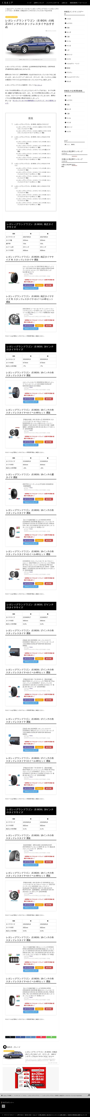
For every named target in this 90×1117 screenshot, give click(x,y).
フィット (68, 144)
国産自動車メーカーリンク (78, 3)
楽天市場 (48, 285)
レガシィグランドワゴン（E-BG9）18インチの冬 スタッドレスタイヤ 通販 (34, 191)
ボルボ (69, 81)
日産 (68, 27)
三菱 (68, 36)
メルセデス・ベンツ (73, 63)
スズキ (69, 59)
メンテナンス (17, 1095)
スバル (69, 41)
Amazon (39, 285)
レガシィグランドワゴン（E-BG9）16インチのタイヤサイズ (32, 138)
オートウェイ (29, 285)
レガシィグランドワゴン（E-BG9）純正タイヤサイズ (32, 124)
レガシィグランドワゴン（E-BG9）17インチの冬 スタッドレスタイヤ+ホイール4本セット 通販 (34, 173)
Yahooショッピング (31, 288)
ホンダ (69, 32)
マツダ (69, 45)
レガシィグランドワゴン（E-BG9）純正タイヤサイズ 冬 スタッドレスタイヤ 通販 (34, 127)
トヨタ (69, 18)
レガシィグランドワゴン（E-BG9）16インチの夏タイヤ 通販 (33, 150)
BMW (68, 68)
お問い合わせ (20, 1114)
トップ (29, 3)
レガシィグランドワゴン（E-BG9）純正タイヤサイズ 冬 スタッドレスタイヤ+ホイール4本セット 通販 (34, 131)
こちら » (39, 85)
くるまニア (7, 2)
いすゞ (69, 50)
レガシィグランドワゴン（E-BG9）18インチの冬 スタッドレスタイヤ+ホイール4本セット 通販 (34, 195)
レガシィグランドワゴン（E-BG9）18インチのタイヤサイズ (32, 187)
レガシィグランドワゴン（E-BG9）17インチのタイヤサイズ (32, 164)
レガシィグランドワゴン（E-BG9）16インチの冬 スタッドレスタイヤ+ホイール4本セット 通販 (34, 146)
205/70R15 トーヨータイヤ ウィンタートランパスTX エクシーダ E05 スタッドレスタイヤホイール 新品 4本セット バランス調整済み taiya (38, 310)
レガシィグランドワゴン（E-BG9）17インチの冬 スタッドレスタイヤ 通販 (34, 169)
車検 (73, 144)
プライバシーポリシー (9, 1114)
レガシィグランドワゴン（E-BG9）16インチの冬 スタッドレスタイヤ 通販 (34, 142)
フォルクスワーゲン (73, 77)
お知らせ (64, 3)
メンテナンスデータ (52, 3)
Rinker (31, 273)
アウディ (69, 72)
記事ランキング (39, 3)
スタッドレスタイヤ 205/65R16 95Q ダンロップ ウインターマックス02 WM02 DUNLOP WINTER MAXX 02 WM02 (38, 384)
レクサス (69, 23)
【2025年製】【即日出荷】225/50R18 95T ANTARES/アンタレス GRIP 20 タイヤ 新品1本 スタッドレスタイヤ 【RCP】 (39, 847)
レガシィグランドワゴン (11, 17)
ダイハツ (69, 54)
